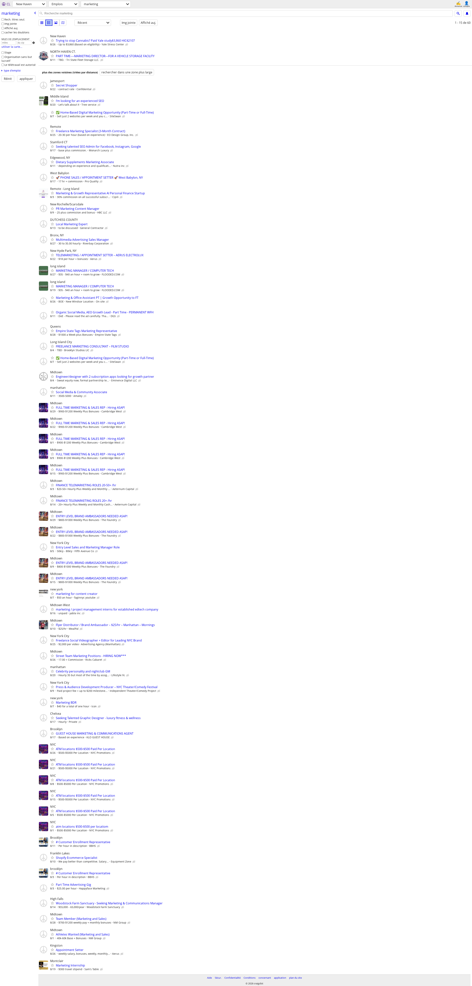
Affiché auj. (11, 28)
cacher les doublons (16, 32)
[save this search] (467, 13)
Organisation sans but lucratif (16, 58)
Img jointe (10, 23)
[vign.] (48, 23)
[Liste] (41, 23)
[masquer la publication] (127, 44)
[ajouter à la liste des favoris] (52, 40)
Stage (7, 52)
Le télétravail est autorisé (20, 65)
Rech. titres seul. (14, 19)
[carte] (62, 23)
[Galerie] (55, 23)
